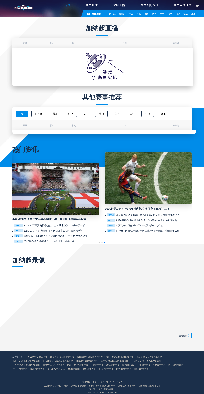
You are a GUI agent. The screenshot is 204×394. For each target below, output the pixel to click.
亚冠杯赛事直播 (106, 369)
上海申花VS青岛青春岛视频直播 (146, 361)
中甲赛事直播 (143, 365)
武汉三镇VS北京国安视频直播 (26, 365)
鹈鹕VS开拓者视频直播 (122, 357)
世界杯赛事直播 (141, 369)
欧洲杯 (122, 13)
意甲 (162, 13)
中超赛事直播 (97, 365)
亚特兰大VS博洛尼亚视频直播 (26, 361)
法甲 (170, 13)
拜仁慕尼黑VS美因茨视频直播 (114, 361)
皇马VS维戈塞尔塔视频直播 (149, 357)
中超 (131, 13)
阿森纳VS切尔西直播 (37, 357)
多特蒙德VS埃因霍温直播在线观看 (93, 357)
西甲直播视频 (128, 365)
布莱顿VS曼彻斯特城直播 (62, 357)
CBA (185, 13)
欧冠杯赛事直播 (175, 365)
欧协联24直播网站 (56, 369)
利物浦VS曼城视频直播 (87, 361)
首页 (67, 5)
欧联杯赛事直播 (123, 369)
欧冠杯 (112, 13)
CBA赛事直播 (112, 365)
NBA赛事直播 (159, 365)
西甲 (154, 13)
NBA (178, 13)
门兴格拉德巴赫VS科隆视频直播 (58, 361)
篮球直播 (119, 5)
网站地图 (86, 381)
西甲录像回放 (183, 5)
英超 (139, 13)
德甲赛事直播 (89, 369)
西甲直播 (92, 5)
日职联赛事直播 (19, 369)
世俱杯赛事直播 (37, 369)
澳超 (193, 13)
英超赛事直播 (74, 369)
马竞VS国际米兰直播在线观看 (57, 365)
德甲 (147, 13)
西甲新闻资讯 (149, 5)
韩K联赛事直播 (81, 365)
